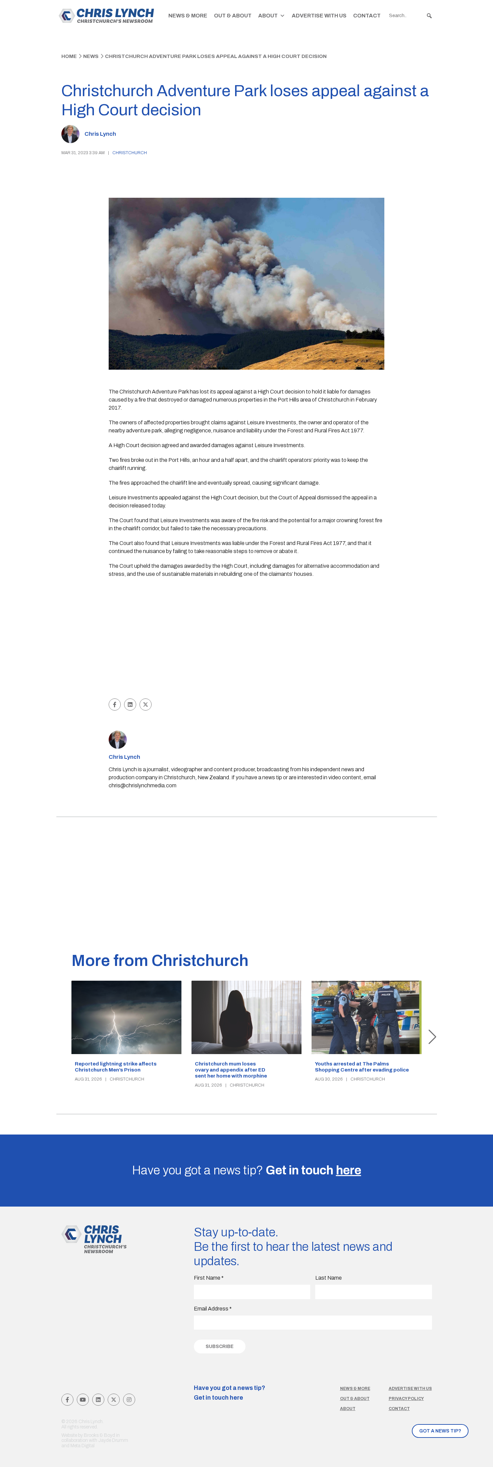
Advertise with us (410, 1388)
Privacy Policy (406, 1398)
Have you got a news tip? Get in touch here (229, 1393)
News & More (187, 15)
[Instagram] (129, 1400)
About (268, 15)
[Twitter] (114, 1400)
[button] (429, 16)
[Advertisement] (246, 646)
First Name (209, 1278)
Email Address (213, 1308)
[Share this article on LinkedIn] (130, 704)
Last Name (328, 1278)
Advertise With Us (319, 15)
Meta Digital (82, 1445)
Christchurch (129, 152)
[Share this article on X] (146, 704)
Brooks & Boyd (99, 1435)
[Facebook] (67, 1400)
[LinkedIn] (98, 1400)
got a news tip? (440, 1430)
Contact (367, 15)
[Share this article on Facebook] (115, 704)
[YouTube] (83, 1400)
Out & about (355, 1398)
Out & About (233, 15)
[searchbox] (410, 16)
